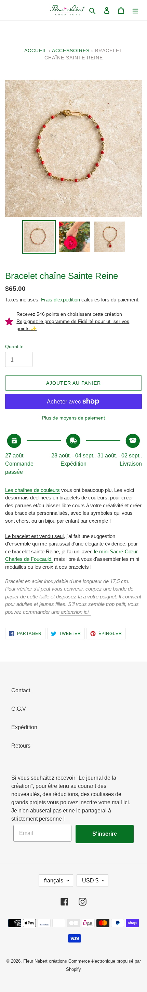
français (53, 880)
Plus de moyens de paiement (73, 418)
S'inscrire (104, 834)
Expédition (24, 727)
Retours (20, 746)
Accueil (35, 50)
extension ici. (75, 612)
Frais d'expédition (60, 299)
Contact (20, 690)
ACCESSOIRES (71, 50)
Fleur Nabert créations (45, 961)
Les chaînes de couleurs (32, 490)
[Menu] (135, 10)
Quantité (14, 346)
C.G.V (18, 709)
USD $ (90, 880)
